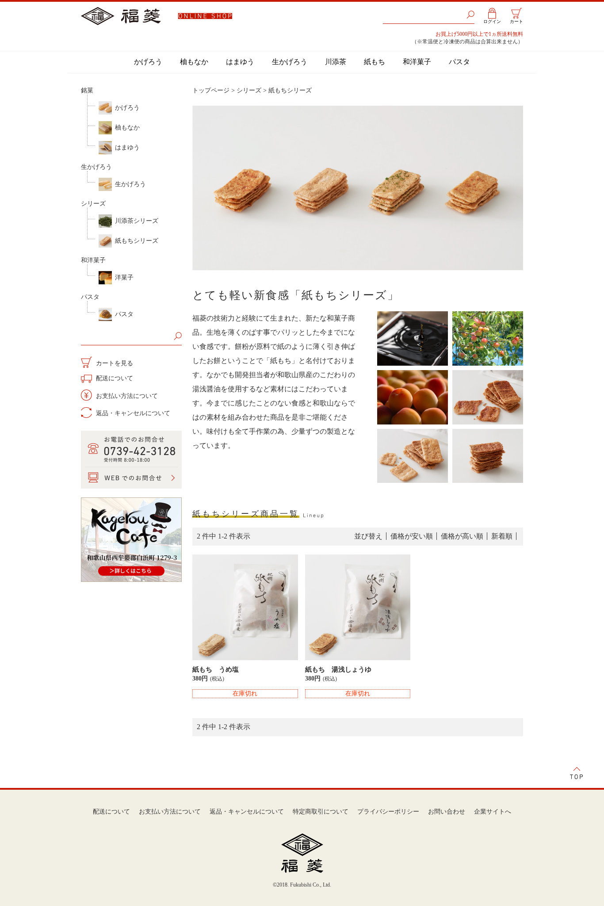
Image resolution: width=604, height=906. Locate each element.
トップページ (210, 90)
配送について (113, 378)
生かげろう (289, 61)
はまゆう (240, 61)
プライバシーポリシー (388, 811)
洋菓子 (124, 277)
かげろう (148, 61)
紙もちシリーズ (136, 240)
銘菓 (87, 90)
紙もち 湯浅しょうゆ (338, 669)
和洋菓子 (417, 61)
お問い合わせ (446, 811)
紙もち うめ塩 (215, 669)
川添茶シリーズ (136, 221)
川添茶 (335, 61)
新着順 (501, 536)
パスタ (459, 61)
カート (516, 21)
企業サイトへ (492, 811)
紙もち (374, 61)
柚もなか (194, 61)
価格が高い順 (462, 536)
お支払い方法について (126, 396)
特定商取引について (320, 811)
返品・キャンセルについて (132, 413)
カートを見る (113, 363)
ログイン (492, 21)
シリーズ (93, 203)
